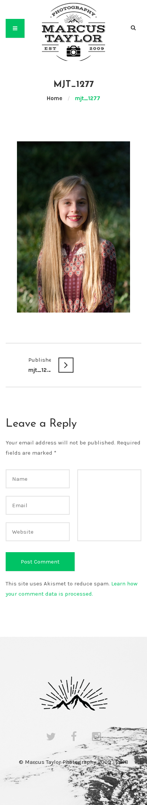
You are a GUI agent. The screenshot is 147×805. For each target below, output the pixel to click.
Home (54, 98)
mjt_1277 (39, 364)
